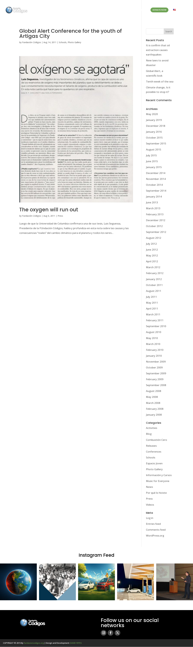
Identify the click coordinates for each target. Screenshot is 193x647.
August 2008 (153, 391)
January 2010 (154, 355)
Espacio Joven (154, 463)
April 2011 (152, 308)
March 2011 (153, 314)
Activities (151, 428)
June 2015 (152, 161)
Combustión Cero (156, 440)
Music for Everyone (157, 481)
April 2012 (152, 261)
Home (82, 10)
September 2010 (156, 326)
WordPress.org (155, 535)
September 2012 (156, 232)
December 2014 (155, 173)
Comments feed (156, 529)
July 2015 (151, 155)
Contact (141, 10)
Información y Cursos (159, 475)
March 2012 (153, 267)
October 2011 (154, 285)
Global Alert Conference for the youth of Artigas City (70, 33)
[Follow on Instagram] (103, 633)
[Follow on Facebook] (110, 633)
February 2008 (154, 408)
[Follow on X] (117, 633)
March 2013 (153, 208)
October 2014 (154, 184)
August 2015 (153, 149)
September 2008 (156, 385)
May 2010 (152, 338)
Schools (62, 42)
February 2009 (154, 379)
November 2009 (156, 361)
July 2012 (151, 243)
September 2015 (156, 143)
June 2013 (152, 202)
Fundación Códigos (31, 42)
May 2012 (152, 255)
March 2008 (153, 403)
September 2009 (156, 373)
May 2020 (152, 114)
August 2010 (153, 332)
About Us (94, 10)
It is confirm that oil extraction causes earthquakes (158, 50)
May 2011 (152, 302)
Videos (150, 504)
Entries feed (153, 523)
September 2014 (156, 190)
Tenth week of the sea (159, 81)
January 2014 (154, 196)
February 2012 (154, 273)
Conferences (153, 451)
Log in (149, 518)
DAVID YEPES (76, 643)
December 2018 (155, 126)
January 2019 (154, 120)
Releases (151, 445)
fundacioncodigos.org (34, 643)
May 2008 (152, 397)
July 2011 (151, 296)
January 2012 (154, 279)
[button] (18, 581)
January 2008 (154, 414)
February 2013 (154, 214)
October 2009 (154, 367)
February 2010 (154, 350)
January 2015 (154, 167)
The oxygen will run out (48, 209)
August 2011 (153, 291)
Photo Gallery (74, 42)
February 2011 (154, 320)
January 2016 (154, 131)
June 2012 (152, 249)
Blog (129, 10)
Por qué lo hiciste (156, 492)
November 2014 (156, 179)
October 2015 (154, 137)
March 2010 (153, 344)
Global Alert (113, 10)
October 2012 (154, 226)
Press (60, 215)
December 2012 (155, 220)
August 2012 (153, 238)
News (149, 487)
